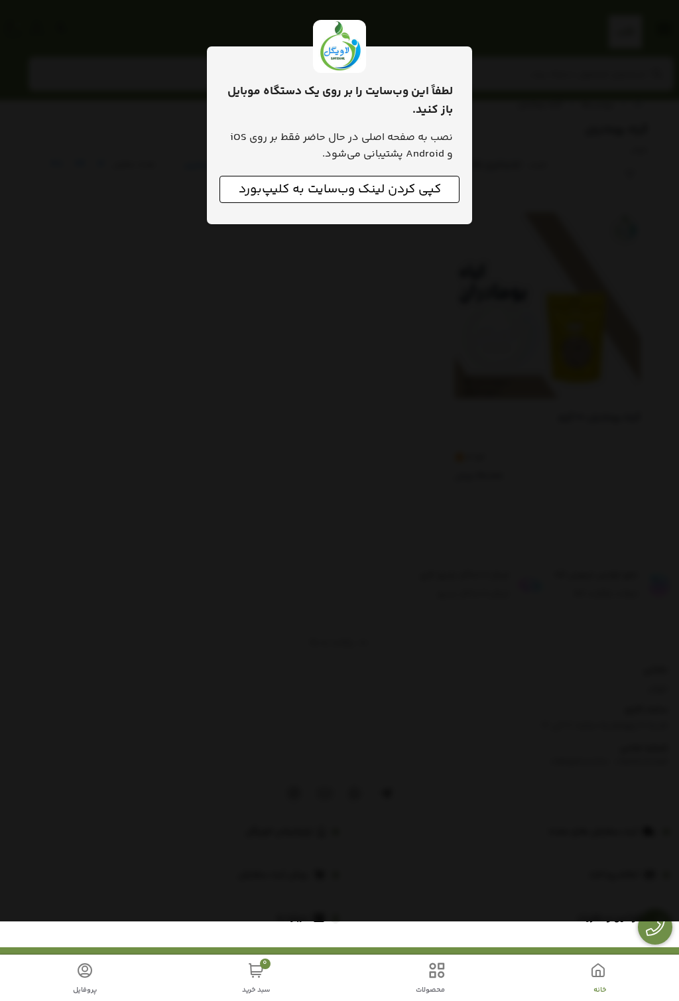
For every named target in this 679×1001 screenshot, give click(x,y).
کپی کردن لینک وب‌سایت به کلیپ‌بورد (340, 189)
